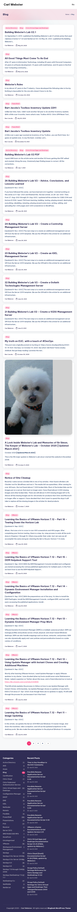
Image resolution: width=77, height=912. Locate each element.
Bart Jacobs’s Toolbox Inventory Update (27, 131)
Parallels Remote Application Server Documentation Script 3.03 (36, 804)
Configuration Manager (12, 794)
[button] (48, 743)
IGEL (4, 804)
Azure (5, 769)
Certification (8, 776)
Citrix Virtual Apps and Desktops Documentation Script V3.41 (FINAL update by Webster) (37, 842)
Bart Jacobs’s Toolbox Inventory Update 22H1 (30, 107)
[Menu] (73, 4)
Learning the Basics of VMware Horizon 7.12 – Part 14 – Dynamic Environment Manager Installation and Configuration (36, 589)
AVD (4, 766)
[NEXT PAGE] (48, 743)
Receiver (6, 827)
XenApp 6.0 (7, 863)
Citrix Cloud (7, 779)
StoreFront (7, 837)
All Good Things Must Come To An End (26, 58)
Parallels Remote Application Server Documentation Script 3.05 (36, 775)
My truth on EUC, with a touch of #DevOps (29, 341)
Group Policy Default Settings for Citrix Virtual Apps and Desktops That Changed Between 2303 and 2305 (37, 887)
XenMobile (7, 884)
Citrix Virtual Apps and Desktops (37, 28)
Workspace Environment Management (12, 848)
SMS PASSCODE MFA (11, 834)
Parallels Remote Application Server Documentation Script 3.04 (36, 790)
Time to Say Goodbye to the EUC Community (37, 763)
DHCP (5, 797)
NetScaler (6, 807)
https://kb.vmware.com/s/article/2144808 (21, 682)
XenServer (7, 887)
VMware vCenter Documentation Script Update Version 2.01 (36, 829)
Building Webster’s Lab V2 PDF (22, 154)
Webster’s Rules (14, 84)
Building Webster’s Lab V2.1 (20, 32)
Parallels (6, 814)
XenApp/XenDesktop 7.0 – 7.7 (13, 876)
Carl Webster (13, 4)
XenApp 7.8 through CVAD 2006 (13, 870)
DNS (4, 800)
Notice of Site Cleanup (17, 477)
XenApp (6, 853)
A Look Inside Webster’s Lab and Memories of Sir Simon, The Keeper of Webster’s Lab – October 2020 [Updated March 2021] (37, 445)
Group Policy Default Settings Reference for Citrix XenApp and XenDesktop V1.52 (36, 871)
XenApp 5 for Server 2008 (13, 859)
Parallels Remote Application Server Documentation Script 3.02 (38, 817)
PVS (4, 824)
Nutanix (6, 810)
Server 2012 (7, 830)
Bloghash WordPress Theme (59, 908)
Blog (21, 28)
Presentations (8, 820)
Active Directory (11, 28)
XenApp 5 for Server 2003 (13, 856)
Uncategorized (8, 840)
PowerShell (16, 103)
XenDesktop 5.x (9, 881)
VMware (14, 515)
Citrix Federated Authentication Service (11, 783)
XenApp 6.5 (7, 866)
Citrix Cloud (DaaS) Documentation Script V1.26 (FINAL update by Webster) (37, 857)
